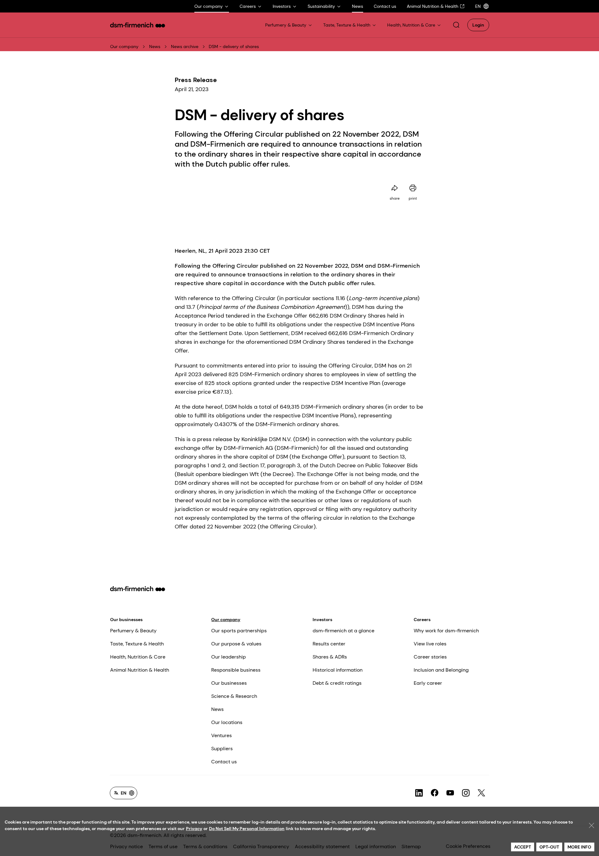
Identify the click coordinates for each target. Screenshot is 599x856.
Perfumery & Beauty (133, 630)
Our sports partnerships (239, 630)
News (154, 46)
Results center (329, 643)
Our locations (226, 722)
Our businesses (126, 619)
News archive (184, 46)
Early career (428, 683)
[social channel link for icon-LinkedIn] (419, 793)
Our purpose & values (236, 643)
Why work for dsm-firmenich (446, 630)
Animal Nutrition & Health (139, 670)
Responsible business (236, 670)
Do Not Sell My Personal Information (247, 828)
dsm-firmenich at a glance (343, 630)
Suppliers (222, 748)
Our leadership (228, 657)
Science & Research (234, 696)
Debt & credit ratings (337, 683)
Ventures (221, 735)
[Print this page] (412, 188)
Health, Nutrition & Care (137, 657)
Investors (322, 619)
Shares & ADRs (330, 657)
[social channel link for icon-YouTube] (450, 793)
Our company (124, 46)
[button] (456, 25)
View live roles (430, 643)
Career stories (430, 657)
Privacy (194, 828)
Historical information (338, 670)
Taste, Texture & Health (137, 643)
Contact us (224, 761)
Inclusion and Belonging (441, 670)
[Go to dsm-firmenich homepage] (137, 25)
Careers (422, 619)
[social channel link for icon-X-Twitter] (481, 793)
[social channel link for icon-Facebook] (434, 793)
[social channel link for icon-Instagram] (466, 793)
